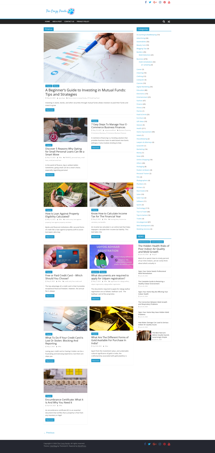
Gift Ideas (140, 121)
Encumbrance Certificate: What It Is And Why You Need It (64, 401)
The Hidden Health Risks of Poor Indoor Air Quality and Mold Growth (153, 248)
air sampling (145, 65)
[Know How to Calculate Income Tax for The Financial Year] (111, 184)
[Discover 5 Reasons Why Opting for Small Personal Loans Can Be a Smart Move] (65, 119)
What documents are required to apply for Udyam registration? (110, 277)
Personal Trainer (143, 173)
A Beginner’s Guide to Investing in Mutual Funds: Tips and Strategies (85, 92)
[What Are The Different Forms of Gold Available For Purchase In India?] (111, 308)
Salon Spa (140, 198)
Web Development (143, 225)
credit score (69, 219)
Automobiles (141, 42)
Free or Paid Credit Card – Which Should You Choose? (64, 277)
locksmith (140, 146)
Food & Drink (141, 114)
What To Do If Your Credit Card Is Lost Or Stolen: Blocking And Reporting (64, 340)
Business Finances (124, 130)
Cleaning (140, 73)
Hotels (139, 135)
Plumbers (140, 184)
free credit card (77, 281)
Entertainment (142, 97)
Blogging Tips (142, 48)
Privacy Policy (83, 21)
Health (139, 128)
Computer (140, 80)
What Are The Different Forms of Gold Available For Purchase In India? (109, 340)
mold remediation (145, 62)
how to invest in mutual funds (77, 98)
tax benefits (102, 222)
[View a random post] (168, 21)
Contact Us (69, 21)
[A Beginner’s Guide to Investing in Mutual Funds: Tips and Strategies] (88, 34)
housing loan (114, 219)
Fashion (139, 101)
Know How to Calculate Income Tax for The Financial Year (109, 215)
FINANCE (68, 157)
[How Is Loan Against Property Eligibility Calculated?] (65, 184)
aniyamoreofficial (110, 130)
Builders (140, 52)
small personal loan (55, 160)
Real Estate (141, 191)
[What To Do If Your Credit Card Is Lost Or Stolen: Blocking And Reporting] (65, 308)
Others (139, 163)
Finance (48, 86)
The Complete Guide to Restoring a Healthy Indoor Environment (151, 282)
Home (47, 21)
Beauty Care (141, 45)
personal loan (76, 157)
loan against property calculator (61, 222)
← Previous (49, 432)
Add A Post (57, 21)
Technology (141, 208)
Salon (139, 194)
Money (56, 86)
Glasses (139, 125)
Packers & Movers (143, 170)
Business (95, 272)
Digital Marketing (143, 87)
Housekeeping (142, 139)
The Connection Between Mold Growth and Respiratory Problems (152, 303)
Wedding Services (143, 229)
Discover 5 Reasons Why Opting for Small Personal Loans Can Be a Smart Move (64, 151)
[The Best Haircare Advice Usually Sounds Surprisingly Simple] (144, 332)
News (139, 156)
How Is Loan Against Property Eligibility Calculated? (62, 215)
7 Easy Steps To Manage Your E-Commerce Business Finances (109, 126)
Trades (139, 219)
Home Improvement (144, 132)
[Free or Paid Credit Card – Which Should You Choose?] (65, 246)
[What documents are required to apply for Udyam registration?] (111, 246)
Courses (140, 83)
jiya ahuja (62, 98)
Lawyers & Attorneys (144, 142)
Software (140, 201)
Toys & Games (142, 215)
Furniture (140, 118)
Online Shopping (143, 160)
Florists (139, 111)
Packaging (140, 166)
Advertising (141, 38)
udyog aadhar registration (112, 284)
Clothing (140, 76)
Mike (60, 157)
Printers (140, 187)
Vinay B (154, 254)
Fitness (139, 107)
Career (139, 69)
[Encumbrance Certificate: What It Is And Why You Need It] (65, 370)
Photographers (142, 180)
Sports (139, 205)
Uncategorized (142, 222)
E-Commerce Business (98, 133)
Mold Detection (144, 55)
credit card (67, 281)
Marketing (140, 149)
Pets (138, 177)
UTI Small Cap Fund (93, 98)
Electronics (141, 94)
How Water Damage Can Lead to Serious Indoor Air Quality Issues (153, 323)
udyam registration (97, 284)
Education (140, 90)
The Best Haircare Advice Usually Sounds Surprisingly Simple (160, 335)
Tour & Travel (142, 212)
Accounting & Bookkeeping (147, 35)
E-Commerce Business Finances (116, 133)
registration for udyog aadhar (119, 281)
